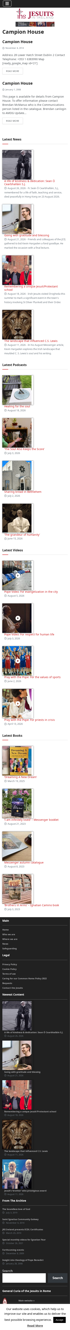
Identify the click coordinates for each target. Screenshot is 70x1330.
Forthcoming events (13, 1249)
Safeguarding (9, 948)
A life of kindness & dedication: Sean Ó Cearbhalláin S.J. (29, 182)
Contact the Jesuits (12, 987)
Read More (35, 1325)
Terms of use (9, 973)
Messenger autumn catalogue (24, 862)
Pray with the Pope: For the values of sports (32, 677)
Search (7, 1271)
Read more (12, 71)
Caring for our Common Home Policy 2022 (24, 978)
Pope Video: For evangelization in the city (31, 591)
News (5, 943)
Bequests (7, 983)
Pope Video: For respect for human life (29, 634)
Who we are (8, 934)
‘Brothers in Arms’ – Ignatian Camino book (31, 905)
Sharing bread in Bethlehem (22, 492)
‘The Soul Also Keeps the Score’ (24, 449)
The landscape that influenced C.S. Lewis (31, 341)
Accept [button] (59, 1320)
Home (5, 929)
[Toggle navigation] (7, 3)
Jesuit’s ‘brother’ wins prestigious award (25, 1190)
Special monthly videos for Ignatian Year (24, 1239)
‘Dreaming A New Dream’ (20, 777)
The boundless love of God (16, 1209)
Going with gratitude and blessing (26, 235)
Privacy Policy (9, 964)
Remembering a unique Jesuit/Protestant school (31, 288)
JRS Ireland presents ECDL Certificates (22, 1229)
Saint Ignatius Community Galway (20, 1219)
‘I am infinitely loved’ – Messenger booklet (31, 820)
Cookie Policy (9, 969)
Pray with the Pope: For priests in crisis (29, 720)
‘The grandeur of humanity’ (22, 534)
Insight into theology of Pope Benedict (23, 1259)
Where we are (10, 939)
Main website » (26, 1300)
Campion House (17, 41)
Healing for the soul (17, 406)
